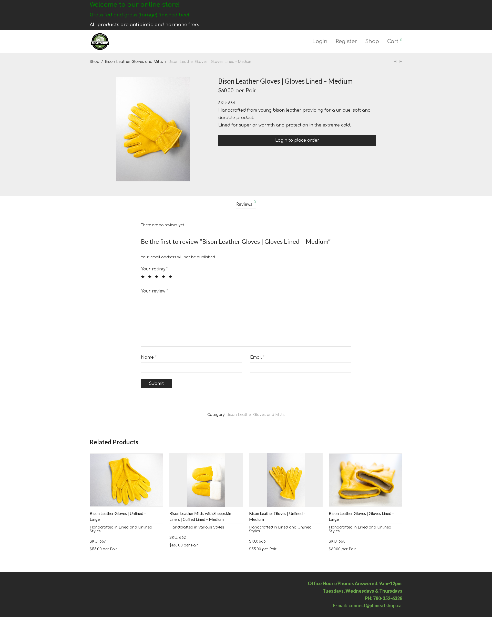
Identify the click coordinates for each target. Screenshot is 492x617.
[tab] (246, 204)
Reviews (246, 203)
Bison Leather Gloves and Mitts (134, 62)
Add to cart (98, 549)
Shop (372, 41)
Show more (122, 549)
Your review (154, 291)
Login (319, 41)
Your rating (154, 269)
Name (149, 357)
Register (346, 41)
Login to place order (297, 140)
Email (257, 357)
